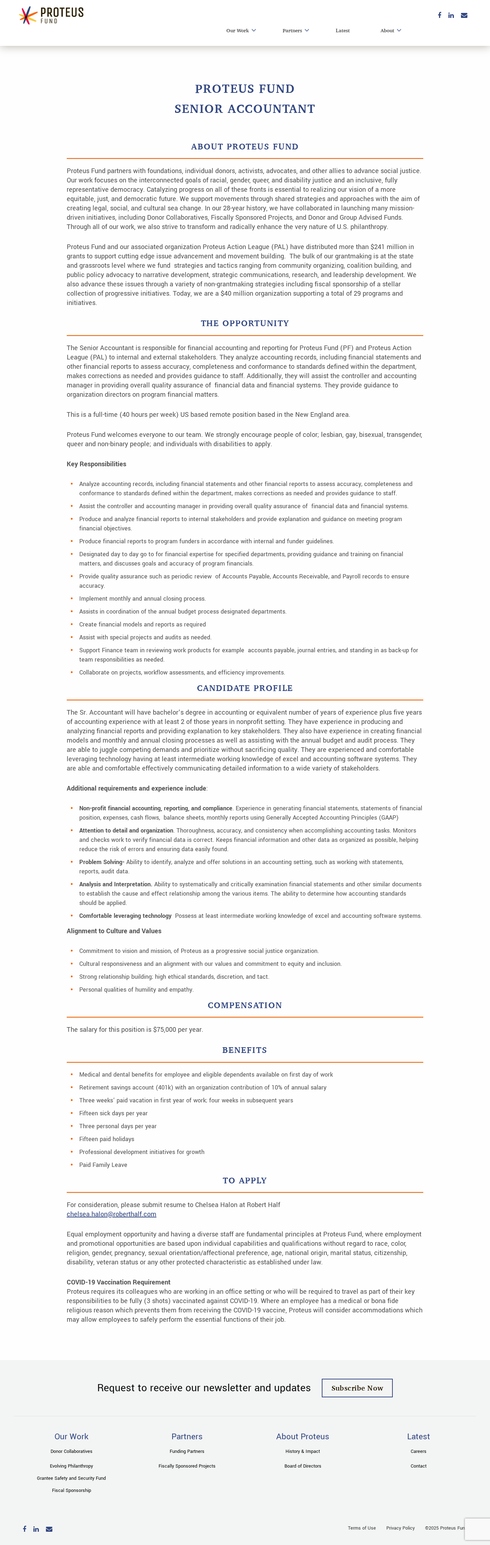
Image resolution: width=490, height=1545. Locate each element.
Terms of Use (362, 1528)
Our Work (237, 30)
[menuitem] (239, 30)
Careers (419, 1451)
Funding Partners (187, 1451)
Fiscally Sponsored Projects (187, 1466)
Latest (343, 30)
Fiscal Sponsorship (71, 1490)
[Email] (464, 16)
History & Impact (303, 1451)
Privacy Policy (400, 1528)
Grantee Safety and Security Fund (71, 1478)
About (387, 30)
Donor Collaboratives (72, 1451)
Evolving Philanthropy (71, 1466)
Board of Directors (302, 1466)
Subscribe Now (357, 1387)
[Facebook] (439, 16)
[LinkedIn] (451, 16)
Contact (419, 1466)
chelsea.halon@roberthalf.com (111, 1214)
